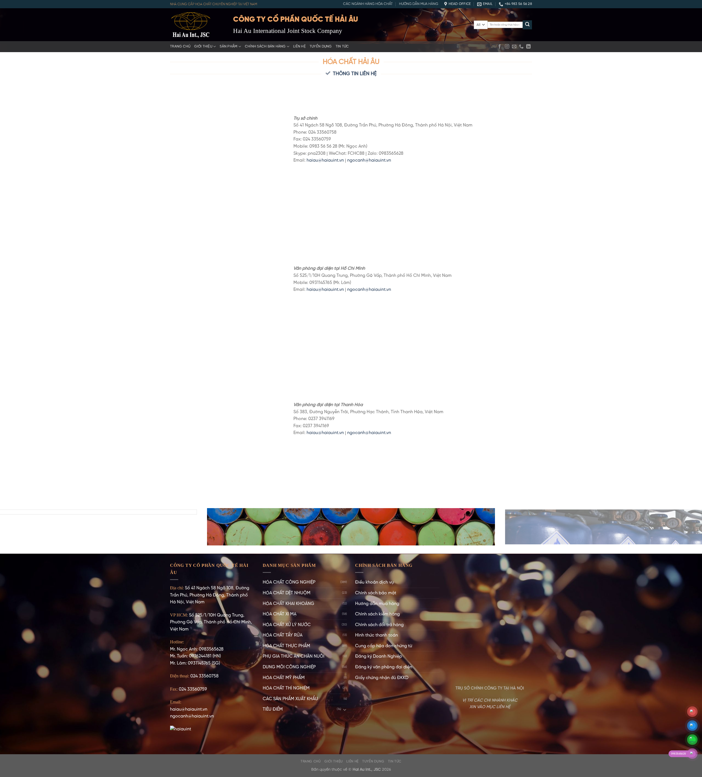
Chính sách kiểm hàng (377, 614)
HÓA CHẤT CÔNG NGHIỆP (289, 582)
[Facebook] (499, 46)
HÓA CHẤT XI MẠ (279, 614)
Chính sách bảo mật (375, 593)
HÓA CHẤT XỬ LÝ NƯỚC (287, 625)
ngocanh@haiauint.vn (369, 160)
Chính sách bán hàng (265, 46)
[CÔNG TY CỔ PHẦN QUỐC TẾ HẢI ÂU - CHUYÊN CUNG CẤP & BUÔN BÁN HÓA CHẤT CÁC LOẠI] (197, 24)
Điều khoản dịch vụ (374, 582)
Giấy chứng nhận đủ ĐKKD (381, 677)
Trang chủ (180, 46)
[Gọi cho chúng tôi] (521, 46)
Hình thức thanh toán (376, 635)
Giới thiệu (203, 46)
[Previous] (21, 526)
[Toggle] (344, 709)
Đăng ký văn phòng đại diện (383, 667)
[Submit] (527, 25)
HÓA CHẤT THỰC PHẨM (286, 646)
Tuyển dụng (321, 46)
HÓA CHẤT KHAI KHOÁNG (288, 603)
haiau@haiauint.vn (325, 160)
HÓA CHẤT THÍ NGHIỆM (286, 688)
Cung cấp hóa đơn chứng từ (383, 646)
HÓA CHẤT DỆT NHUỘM (286, 593)
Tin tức (342, 46)
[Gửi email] (514, 46)
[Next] (681, 526)
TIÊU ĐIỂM (273, 709)
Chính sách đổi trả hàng (379, 625)
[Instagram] (507, 46)
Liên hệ (299, 46)
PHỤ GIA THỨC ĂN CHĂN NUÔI (293, 656)
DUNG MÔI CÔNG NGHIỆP (289, 667)
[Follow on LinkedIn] (528, 46)
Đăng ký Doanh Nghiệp (378, 656)
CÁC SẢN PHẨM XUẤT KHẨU (290, 699)
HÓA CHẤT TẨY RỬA (282, 635)
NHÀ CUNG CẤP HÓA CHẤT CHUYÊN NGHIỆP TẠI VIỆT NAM (213, 4)
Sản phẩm (228, 46)
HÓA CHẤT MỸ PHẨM (284, 677)
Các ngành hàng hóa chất (368, 4)
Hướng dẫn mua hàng (418, 4)
